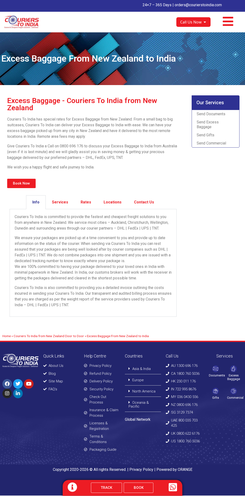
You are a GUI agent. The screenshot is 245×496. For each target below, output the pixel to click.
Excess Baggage (233, 377)
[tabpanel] (93, 263)
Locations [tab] (113, 202)
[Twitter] (18, 384)
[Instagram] (7, 393)
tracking (38, 261)
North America (144, 391)
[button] (143, 368)
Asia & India (141, 369)
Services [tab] (60, 202)
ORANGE (185, 469)
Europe (138, 380)
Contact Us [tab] (144, 202)
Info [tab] (35, 202)
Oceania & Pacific (138, 404)
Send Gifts (205, 135)
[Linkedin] (18, 393)
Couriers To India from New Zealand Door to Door (49, 336)
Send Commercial (211, 143)
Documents (217, 375)
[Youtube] (28, 384)
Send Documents (211, 114)
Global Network (137, 419)
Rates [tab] (86, 202)
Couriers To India (29, 216)
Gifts (215, 397)
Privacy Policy (141, 469)
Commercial (235, 397)
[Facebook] (7, 384)
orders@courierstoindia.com (198, 5)
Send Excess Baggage (208, 124)
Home (6, 336)
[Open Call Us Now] (205, 22)
